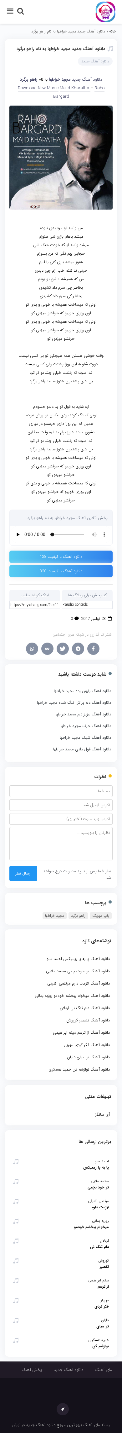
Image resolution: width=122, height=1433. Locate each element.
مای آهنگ (103, 1370)
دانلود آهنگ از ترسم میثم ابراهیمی (81, 1032)
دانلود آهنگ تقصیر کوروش (88, 1020)
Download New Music (38, 88)
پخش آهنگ (32, 1370)
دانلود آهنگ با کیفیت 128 (61, 556)
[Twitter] (63, 649)
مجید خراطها (60, 79)
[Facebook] (93, 649)
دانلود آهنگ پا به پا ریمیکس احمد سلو (78, 959)
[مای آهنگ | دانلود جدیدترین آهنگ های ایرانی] (105, 11)
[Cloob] (47, 649)
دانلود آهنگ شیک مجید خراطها (85, 737)
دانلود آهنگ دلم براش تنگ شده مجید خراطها (74, 702)
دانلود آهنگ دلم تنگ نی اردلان (85, 1008)
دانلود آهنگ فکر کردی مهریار (87, 1045)
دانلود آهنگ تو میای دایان (88, 1057)
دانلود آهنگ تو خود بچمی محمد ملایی (78, 971)
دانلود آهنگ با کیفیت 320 (61, 571)
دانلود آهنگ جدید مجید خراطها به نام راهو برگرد (61, 48)
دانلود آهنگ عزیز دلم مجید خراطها (83, 714)
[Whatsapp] (32, 649)
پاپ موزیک (100, 916)
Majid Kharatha (75, 88)
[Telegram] (78, 649)
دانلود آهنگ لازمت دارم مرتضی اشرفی (78, 983)
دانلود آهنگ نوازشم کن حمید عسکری (79, 1069)
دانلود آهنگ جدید (95, 61)
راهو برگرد (28, 79)
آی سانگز (102, 1114)
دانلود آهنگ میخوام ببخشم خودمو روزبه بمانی (72, 995)
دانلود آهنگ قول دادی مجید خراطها (82, 749)
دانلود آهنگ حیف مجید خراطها (85, 726)
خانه (112, 31)
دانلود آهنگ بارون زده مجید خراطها (82, 691)
